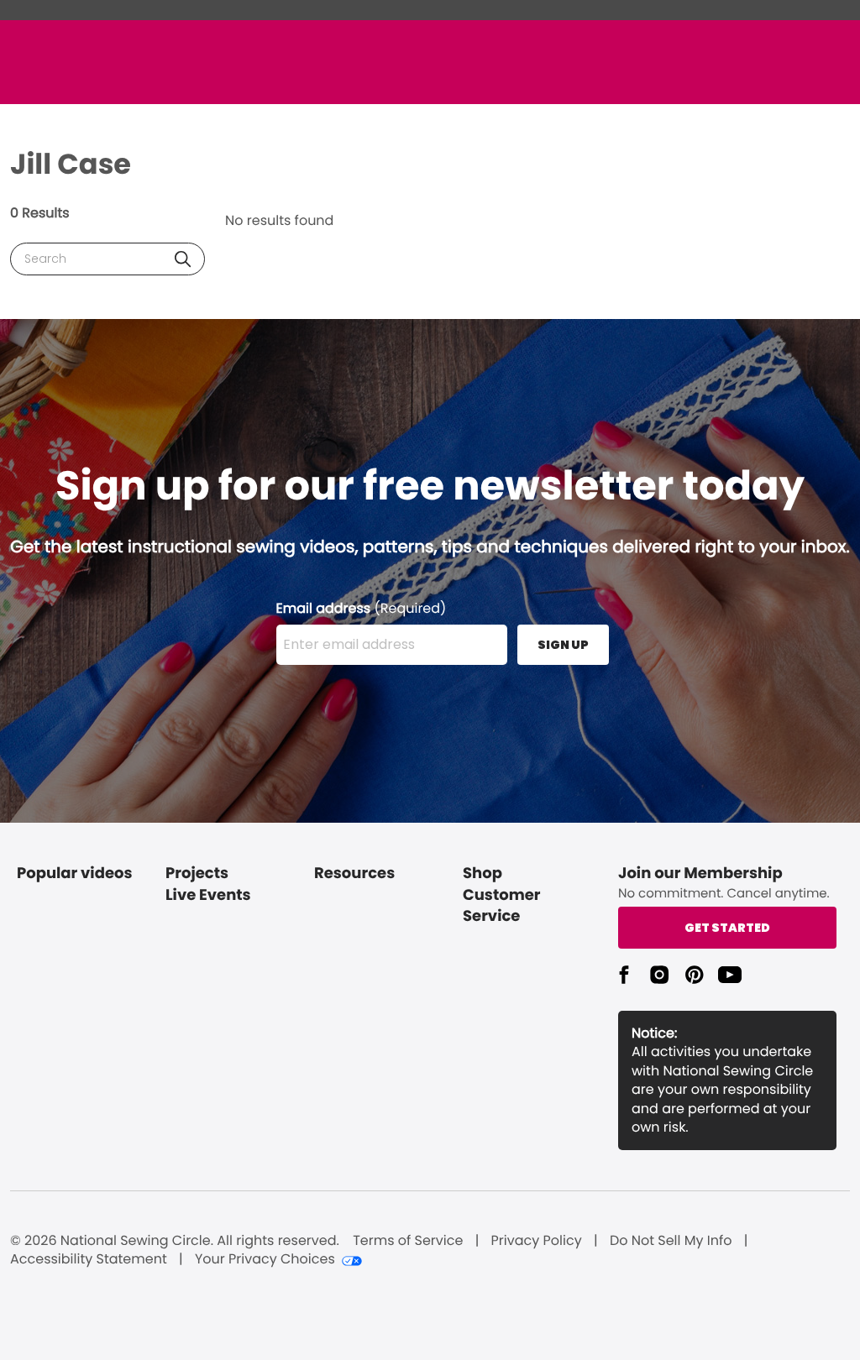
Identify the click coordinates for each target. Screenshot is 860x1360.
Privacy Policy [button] (536, 1241)
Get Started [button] (727, 927)
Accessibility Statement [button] (88, 1259)
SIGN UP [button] (563, 644)
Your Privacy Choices (265, 1259)
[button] (182, 259)
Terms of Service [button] (408, 1241)
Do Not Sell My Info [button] (671, 1241)
